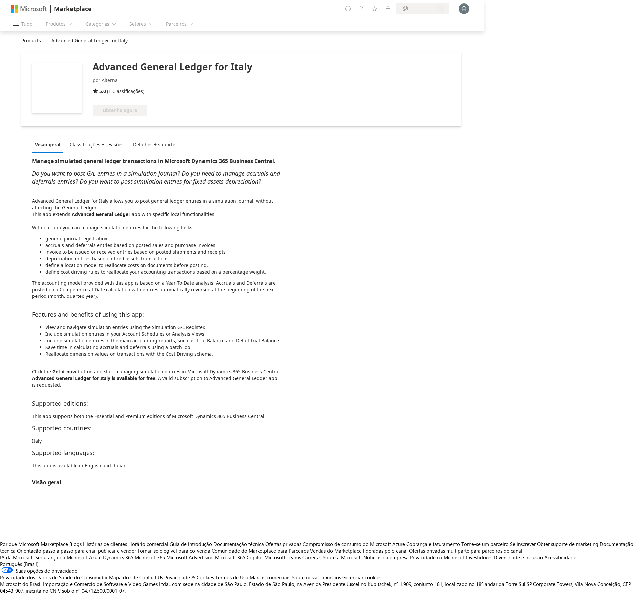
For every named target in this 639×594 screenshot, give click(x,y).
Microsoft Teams (282, 557)
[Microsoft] (29, 9)
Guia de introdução (191, 544)
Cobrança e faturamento (433, 544)
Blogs (75, 544)
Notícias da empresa (386, 557)
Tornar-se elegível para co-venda (173, 550)
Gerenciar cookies (361, 577)
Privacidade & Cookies (189, 577)
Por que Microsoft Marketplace (34, 544)
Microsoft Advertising (190, 557)
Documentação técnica (238, 544)
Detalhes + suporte (154, 144)
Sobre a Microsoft (342, 557)
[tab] (49, 144)
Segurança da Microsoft (61, 557)
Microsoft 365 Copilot (239, 557)
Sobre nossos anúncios (316, 577)
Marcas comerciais (270, 577)
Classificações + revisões (97, 144)
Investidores (479, 557)
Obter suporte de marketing (567, 544)
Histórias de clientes (105, 544)
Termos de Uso (231, 577)
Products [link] (31, 40)
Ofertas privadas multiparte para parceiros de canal (465, 550)
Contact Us (151, 577)
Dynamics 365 (118, 557)
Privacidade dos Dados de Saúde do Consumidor (54, 577)
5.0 (102, 91)
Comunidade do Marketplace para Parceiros (260, 550)
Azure (95, 557)
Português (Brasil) (19, 564)
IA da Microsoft (17, 557)
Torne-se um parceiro (485, 544)
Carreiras (311, 557)
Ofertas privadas (283, 544)
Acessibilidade (560, 557)
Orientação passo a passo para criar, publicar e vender (76, 550)
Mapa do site (123, 577)
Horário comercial (148, 544)
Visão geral (47, 144)
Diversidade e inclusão (518, 557)
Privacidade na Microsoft (437, 557)
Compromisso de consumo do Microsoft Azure (354, 544)
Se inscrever (523, 544)
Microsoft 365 (150, 557)
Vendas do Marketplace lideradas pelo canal (359, 550)
